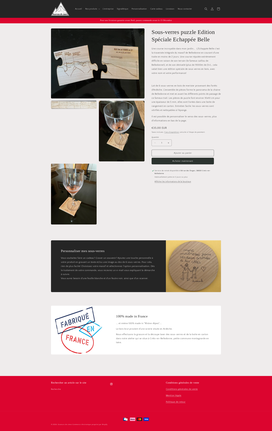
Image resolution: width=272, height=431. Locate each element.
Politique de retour (176, 402)
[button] (92, 9)
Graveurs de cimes (65, 424)
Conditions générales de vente (182, 389)
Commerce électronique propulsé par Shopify (90, 424)
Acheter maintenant (182, 161)
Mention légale (173, 395)
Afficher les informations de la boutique (173, 181)
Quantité (155, 137)
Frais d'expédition (171, 132)
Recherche (56, 389)
